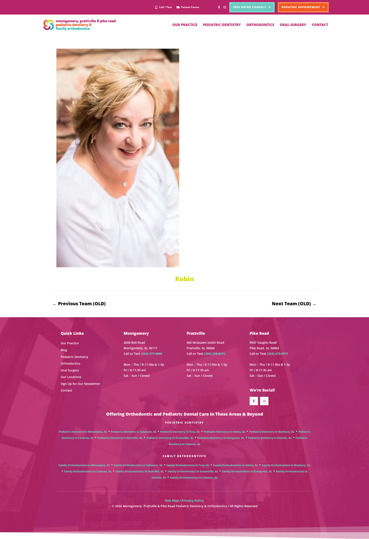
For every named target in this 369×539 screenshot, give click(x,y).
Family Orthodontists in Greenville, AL (193, 471)
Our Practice (70, 343)
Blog (64, 350)
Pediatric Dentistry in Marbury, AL (272, 432)
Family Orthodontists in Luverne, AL (88, 471)
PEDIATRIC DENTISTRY (222, 24)
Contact (66, 390)
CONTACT (320, 24)
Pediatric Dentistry (74, 357)
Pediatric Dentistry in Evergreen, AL (221, 438)
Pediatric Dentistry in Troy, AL (180, 432)
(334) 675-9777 (277, 354)
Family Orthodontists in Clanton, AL (194, 477)
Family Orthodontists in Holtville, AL (140, 471)
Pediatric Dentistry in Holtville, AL (120, 438)
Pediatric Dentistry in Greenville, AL (170, 438)
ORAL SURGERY (293, 24)
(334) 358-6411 (214, 354)
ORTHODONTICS (260, 24)
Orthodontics (70, 363)
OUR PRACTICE (184, 24)
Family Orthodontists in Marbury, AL (286, 465)
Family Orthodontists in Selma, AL (235, 465)
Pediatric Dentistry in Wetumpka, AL (83, 432)
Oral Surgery (70, 370)
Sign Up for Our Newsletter (80, 384)
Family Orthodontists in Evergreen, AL (247, 471)
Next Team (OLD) (294, 304)
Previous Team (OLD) (79, 304)
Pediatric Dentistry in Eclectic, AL (270, 438)
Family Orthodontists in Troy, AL (187, 465)
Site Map (172, 500)
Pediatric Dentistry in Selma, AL (225, 432)
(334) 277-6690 (151, 354)
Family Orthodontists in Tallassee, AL (138, 465)
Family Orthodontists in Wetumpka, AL (84, 465)
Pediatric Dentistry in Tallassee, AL (134, 432)
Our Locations (71, 377)
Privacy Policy (193, 500)
